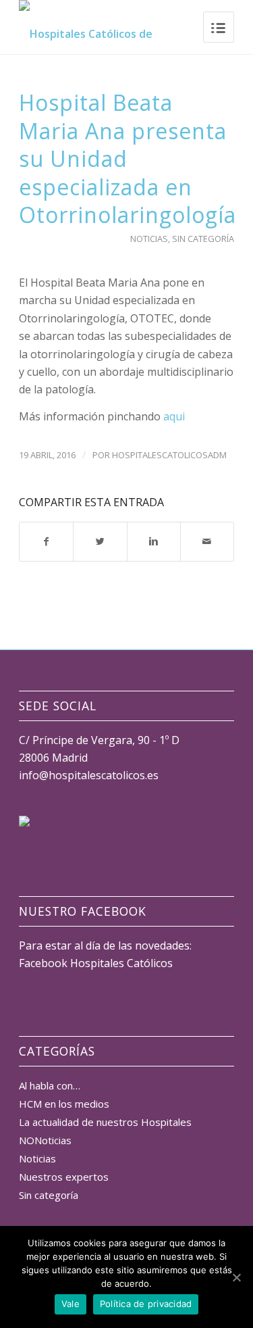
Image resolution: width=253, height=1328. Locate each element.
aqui (174, 416)
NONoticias (45, 1140)
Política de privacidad (146, 1303)
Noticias (149, 238)
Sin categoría (203, 238)
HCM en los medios (64, 1103)
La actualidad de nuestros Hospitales (105, 1122)
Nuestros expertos (64, 1176)
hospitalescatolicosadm (169, 455)
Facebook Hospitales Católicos (96, 963)
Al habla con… (49, 1085)
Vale (70, 1303)
